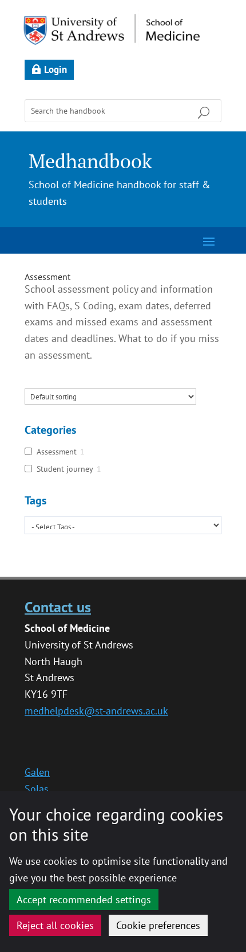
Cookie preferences (158, 925)
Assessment (47, 276)
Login (55, 69)
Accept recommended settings (84, 899)
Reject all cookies (55, 925)
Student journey (65, 469)
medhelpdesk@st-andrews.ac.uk (96, 710)
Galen (37, 772)
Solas (37, 788)
